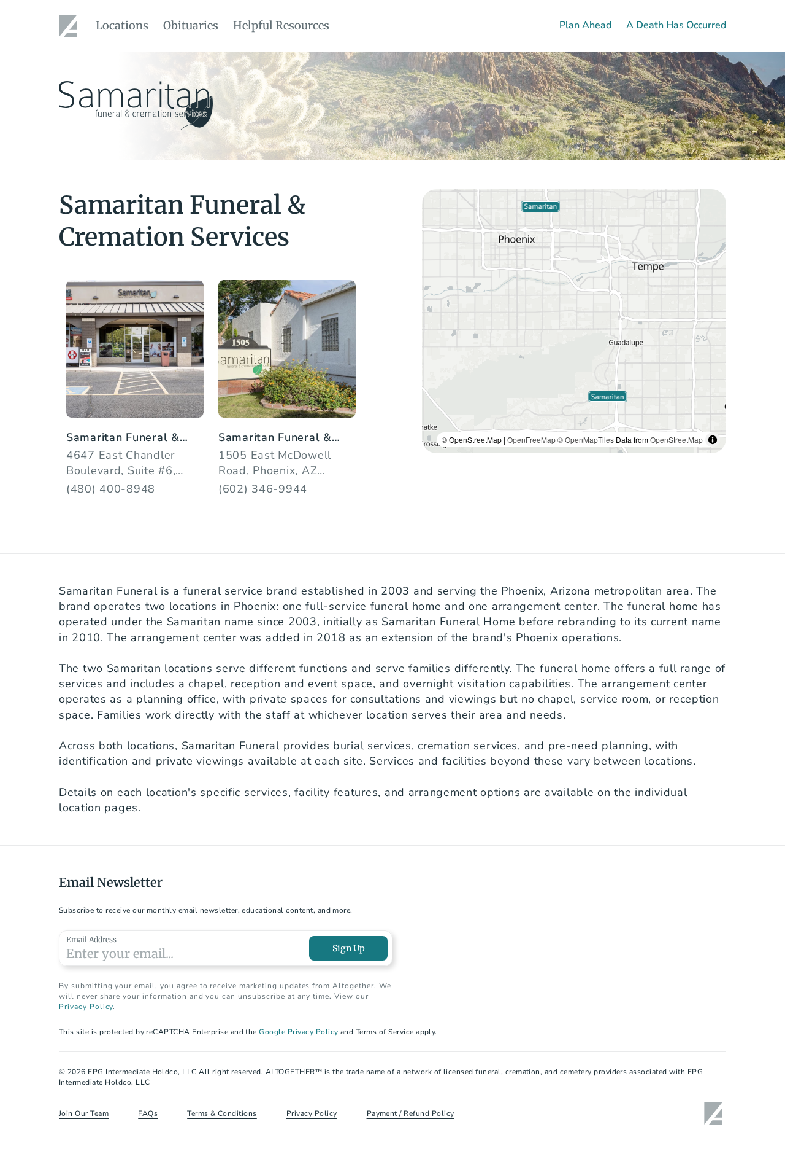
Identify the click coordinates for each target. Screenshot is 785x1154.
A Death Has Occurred (676, 25)
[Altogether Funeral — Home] (70, 26)
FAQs (148, 1113)
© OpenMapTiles (585, 439)
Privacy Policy (86, 1007)
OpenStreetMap (676, 439)
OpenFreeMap (531, 439)
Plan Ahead (585, 25)
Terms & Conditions (222, 1113)
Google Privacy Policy (298, 1032)
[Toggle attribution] (712, 439)
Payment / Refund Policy (410, 1113)
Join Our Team (84, 1113)
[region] (574, 321)
